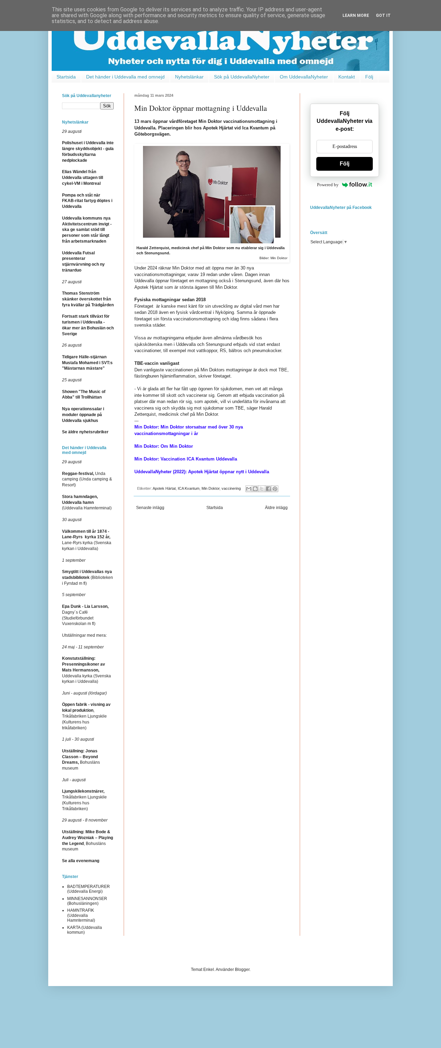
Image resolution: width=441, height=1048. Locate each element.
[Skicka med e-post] (248, 488)
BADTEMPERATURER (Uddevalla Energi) (88, 889)
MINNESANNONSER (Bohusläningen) (87, 901)
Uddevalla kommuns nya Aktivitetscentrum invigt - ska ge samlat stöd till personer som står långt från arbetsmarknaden (87, 230)
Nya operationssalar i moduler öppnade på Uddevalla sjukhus (83, 414)
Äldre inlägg (276, 507)
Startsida (66, 77)
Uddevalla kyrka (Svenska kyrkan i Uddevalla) (86, 670)
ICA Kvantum (188, 488)
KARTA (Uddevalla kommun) (84, 930)
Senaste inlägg (150, 507)
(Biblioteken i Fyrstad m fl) (87, 577)
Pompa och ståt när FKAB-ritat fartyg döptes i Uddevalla (87, 201)
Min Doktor (210, 488)
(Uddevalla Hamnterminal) (87, 502)
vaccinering (231, 488)
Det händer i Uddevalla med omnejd (125, 77)
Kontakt (346, 77)
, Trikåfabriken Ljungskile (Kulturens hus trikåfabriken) (86, 716)
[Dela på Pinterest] (274, 488)
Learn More (355, 15)
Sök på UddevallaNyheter (241, 77)
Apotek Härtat (164, 488)
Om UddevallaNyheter (304, 77)
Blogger (242, 969)
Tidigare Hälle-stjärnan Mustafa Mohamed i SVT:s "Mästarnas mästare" (87, 362)
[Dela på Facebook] (268, 488)
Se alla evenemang (80, 860)
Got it (383, 15)
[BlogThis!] (255, 488)
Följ (369, 77)
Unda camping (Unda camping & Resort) (87, 479)
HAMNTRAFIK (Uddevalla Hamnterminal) (81, 915)
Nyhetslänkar (189, 77)
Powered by (328, 184)
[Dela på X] (261, 488)
